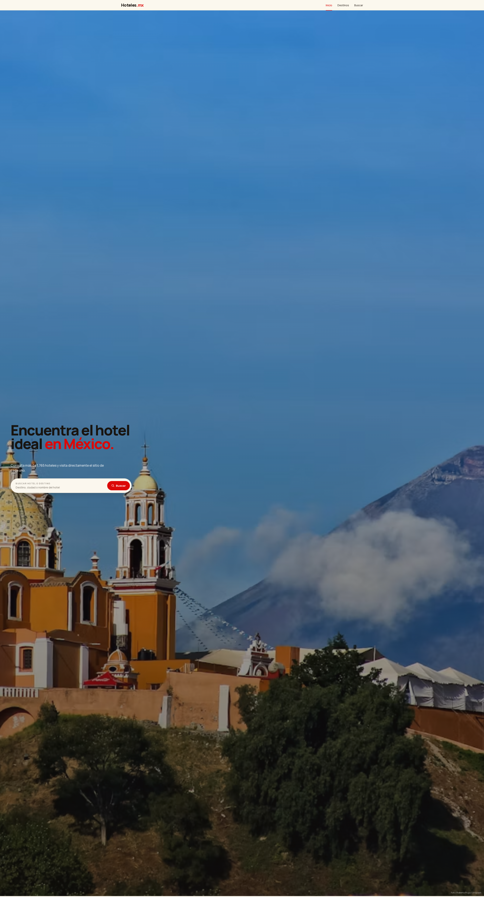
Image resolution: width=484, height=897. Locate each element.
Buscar (358, 5)
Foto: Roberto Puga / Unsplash (466, 892)
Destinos (343, 5)
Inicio (329, 5)
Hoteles (132, 5)
